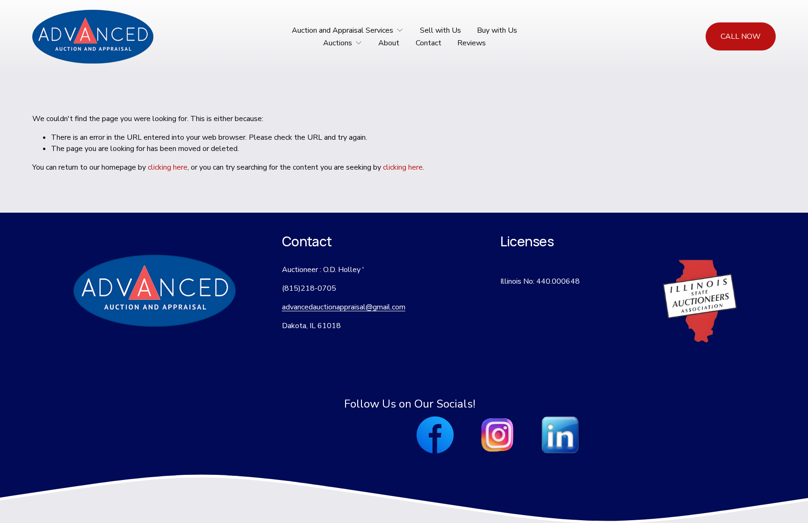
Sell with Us (440, 30)
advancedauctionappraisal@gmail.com (343, 307)
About (388, 43)
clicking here (168, 167)
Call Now (741, 36)
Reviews (471, 43)
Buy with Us (497, 30)
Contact (428, 43)
